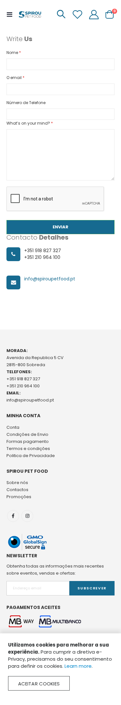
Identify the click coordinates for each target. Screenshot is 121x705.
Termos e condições (28, 448)
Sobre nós (17, 483)
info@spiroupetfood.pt (49, 279)
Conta (12, 427)
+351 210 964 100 (23, 386)
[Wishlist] (77, 14)
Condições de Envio (27, 434)
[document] (60, 666)
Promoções (18, 497)
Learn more (78, 666)
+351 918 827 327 (23, 379)
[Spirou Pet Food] (30, 14)
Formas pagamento (27, 441)
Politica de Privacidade (30, 456)
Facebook (13, 516)
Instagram (27, 516)
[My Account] (93, 14)
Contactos (17, 490)
